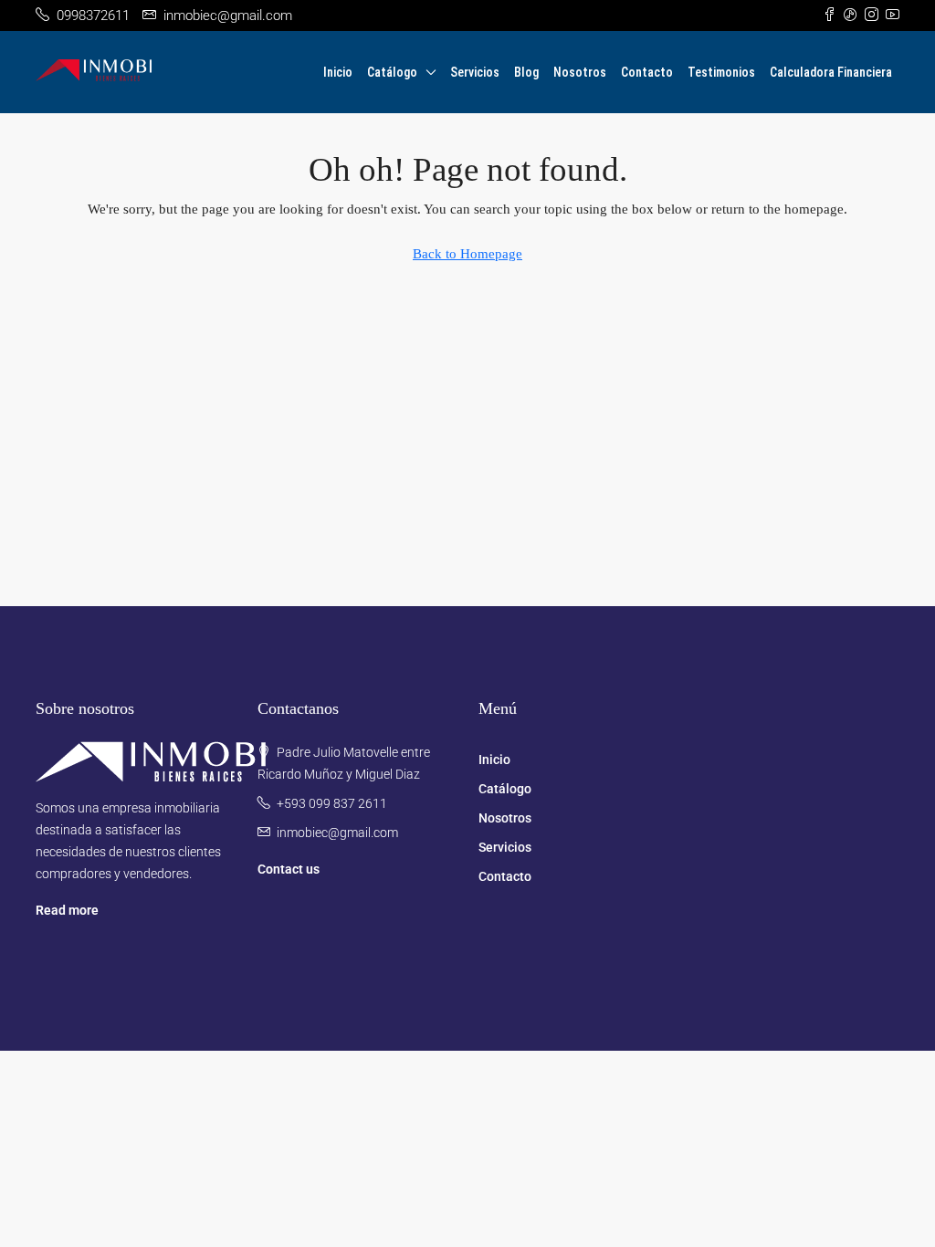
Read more (67, 910)
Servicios (474, 72)
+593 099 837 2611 (332, 803)
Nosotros (579, 72)
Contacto (647, 72)
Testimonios (721, 72)
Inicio (337, 72)
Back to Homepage (467, 253)
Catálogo (392, 72)
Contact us (288, 869)
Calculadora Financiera (831, 72)
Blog (526, 72)
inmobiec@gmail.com (337, 832)
